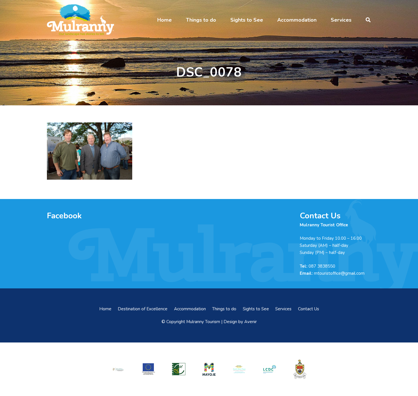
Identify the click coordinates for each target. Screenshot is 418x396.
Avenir (250, 322)
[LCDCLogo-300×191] (269, 369)
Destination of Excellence (142, 309)
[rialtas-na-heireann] (118, 369)
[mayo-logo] (209, 369)
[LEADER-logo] (178, 369)
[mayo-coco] (299, 369)
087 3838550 (322, 266)
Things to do (224, 309)
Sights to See (256, 309)
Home (105, 309)
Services (283, 309)
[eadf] (148, 369)
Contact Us (308, 309)
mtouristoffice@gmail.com (339, 273)
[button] (176, 20)
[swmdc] (239, 369)
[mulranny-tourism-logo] (80, 20)
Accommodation (190, 309)
